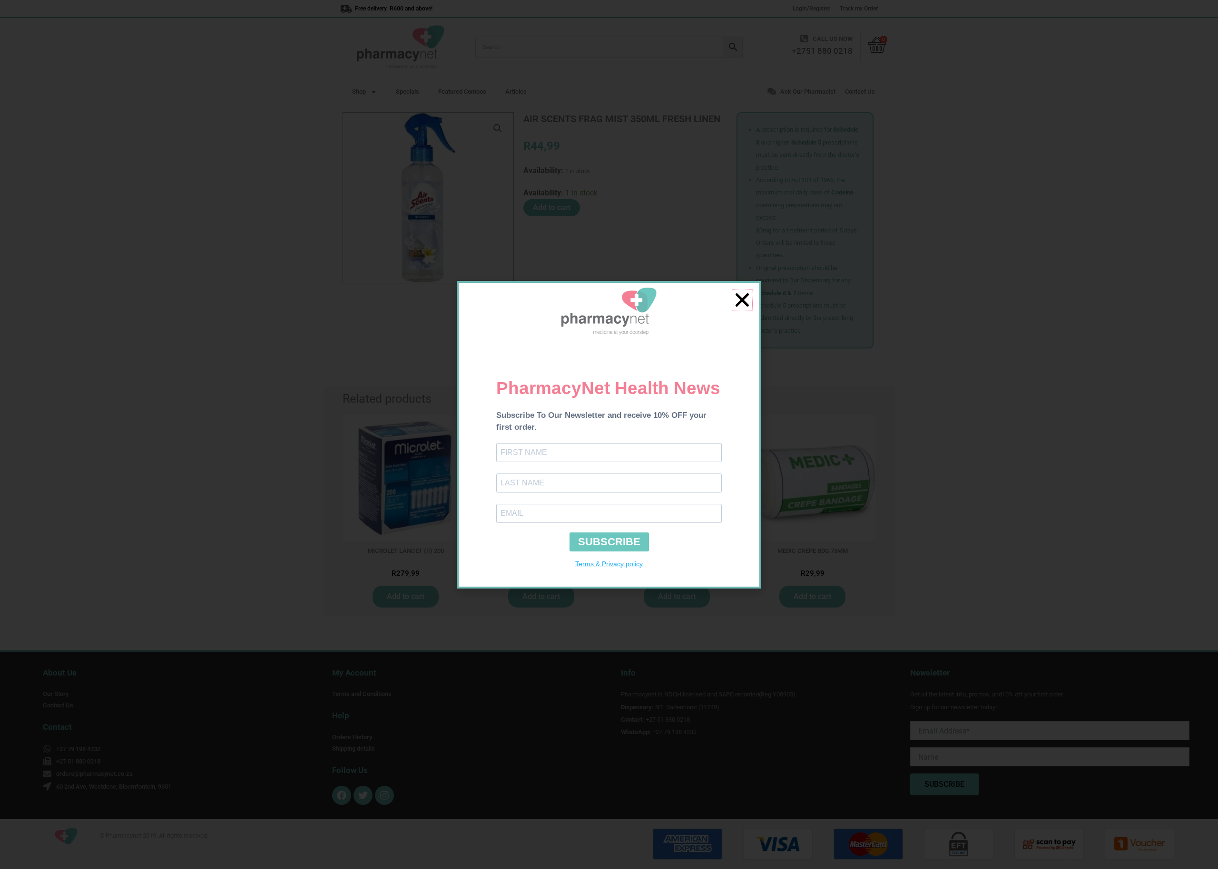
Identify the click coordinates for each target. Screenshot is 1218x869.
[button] (742, 299)
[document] (609, 434)
